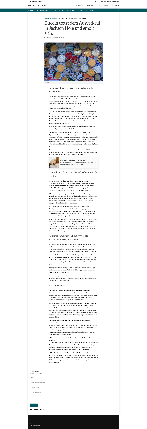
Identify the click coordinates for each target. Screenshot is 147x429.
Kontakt (96, 1)
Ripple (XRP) (94, 10)
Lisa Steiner (47, 37)
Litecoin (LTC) (70, 10)
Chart (99, 5)
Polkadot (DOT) (83, 10)
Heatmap (106, 5)
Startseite (79, 5)
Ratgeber (114, 5)
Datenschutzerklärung (113, 1)
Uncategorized (53, 18)
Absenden (33, 405)
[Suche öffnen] (118, 10)
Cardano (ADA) (33, 10)
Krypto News (89, 5)
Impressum (103, 1)
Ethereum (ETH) (59, 10)
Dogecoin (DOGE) (45, 10)
